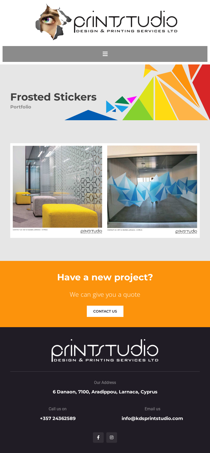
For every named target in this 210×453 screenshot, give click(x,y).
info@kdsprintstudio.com (152, 418)
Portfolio (20, 106)
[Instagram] (111, 437)
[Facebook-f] (98, 437)
